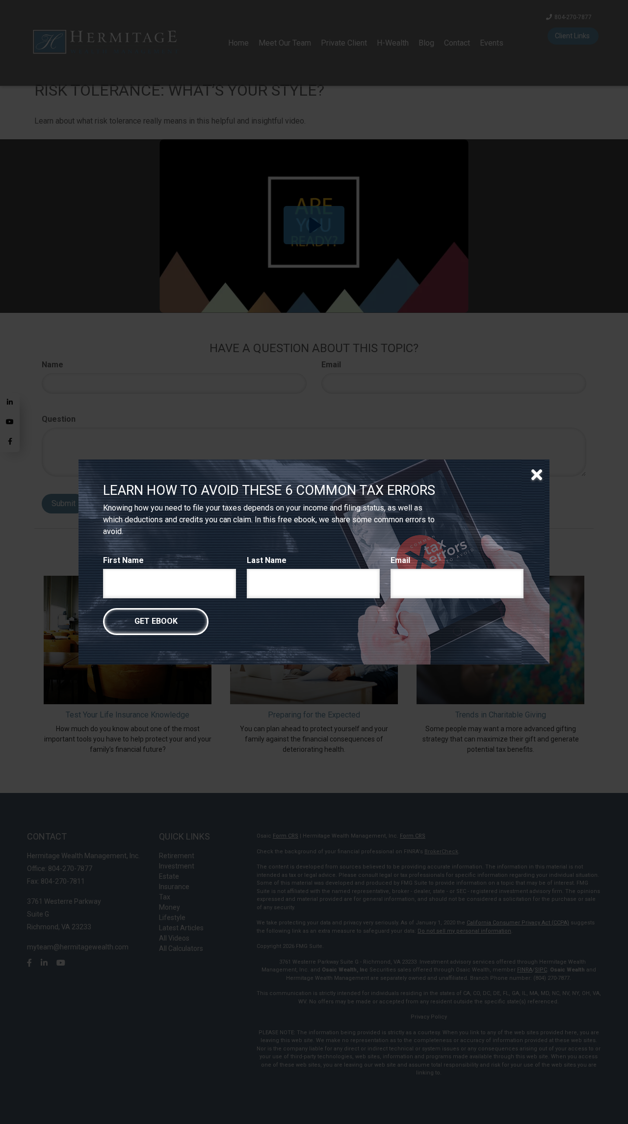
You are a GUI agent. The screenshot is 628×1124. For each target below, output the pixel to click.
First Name (123, 560)
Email (400, 560)
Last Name (267, 560)
